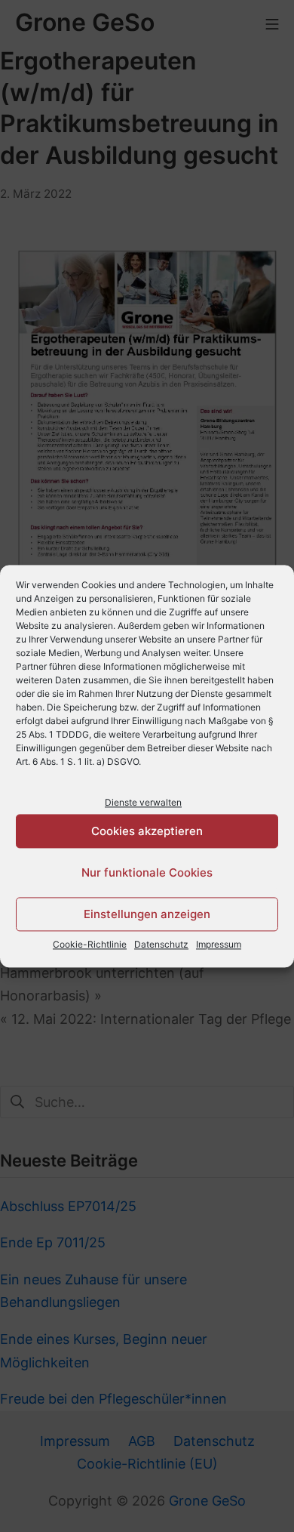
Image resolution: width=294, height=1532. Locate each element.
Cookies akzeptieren (147, 831)
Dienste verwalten (143, 802)
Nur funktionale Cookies (147, 872)
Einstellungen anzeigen (147, 914)
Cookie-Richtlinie (90, 945)
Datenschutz (161, 945)
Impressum (218, 945)
